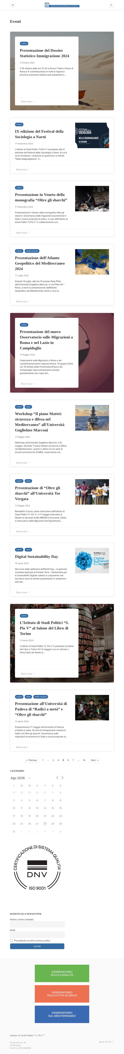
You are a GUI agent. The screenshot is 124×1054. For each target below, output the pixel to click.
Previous (32, 760)
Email (12, 930)
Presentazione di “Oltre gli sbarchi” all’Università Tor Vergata (37, 493)
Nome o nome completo (22, 919)
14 (84, 760)
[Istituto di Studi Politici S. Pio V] (62, 5)
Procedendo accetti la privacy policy (31, 940)
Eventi (24, 43)
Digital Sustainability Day (36, 556)
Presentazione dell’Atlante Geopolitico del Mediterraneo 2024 (40, 263)
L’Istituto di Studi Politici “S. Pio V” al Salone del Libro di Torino (44, 628)
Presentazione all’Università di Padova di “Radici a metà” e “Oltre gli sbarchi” (41, 709)
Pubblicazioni (32, 251)
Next (93, 760)
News (28, 407)
